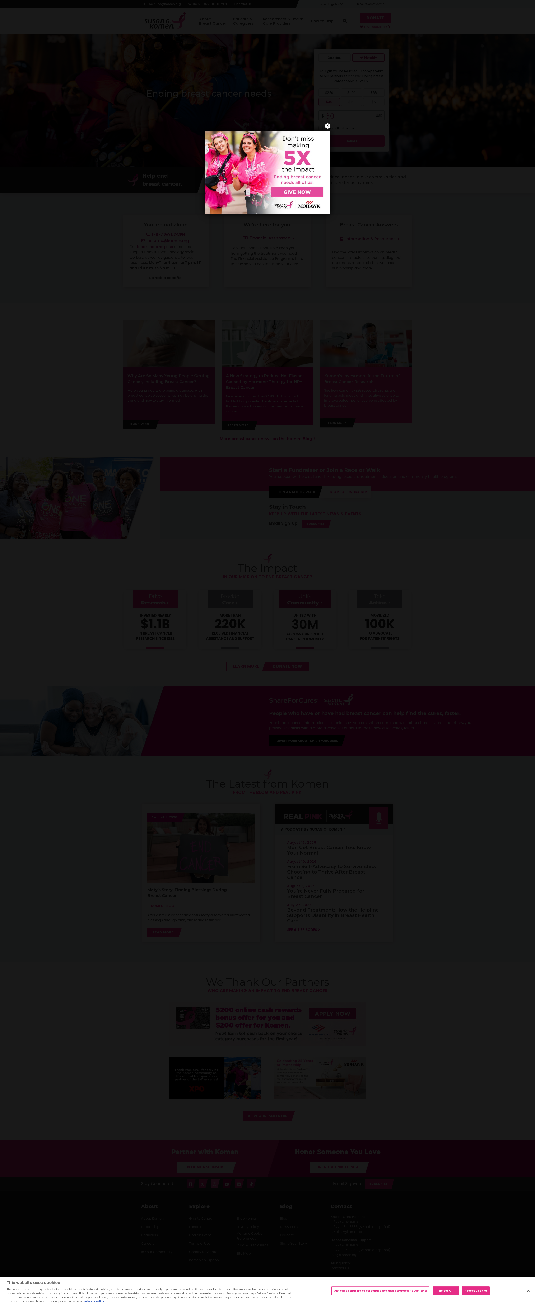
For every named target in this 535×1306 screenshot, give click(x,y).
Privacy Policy (94, 1301)
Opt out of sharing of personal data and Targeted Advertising (380, 1291)
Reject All (445, 1291)
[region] (267, 1291)
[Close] (528, 1290)
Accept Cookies (476, 1291)
